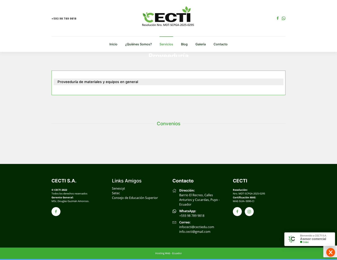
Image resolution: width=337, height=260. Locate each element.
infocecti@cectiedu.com (196, 227)
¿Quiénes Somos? (138, 44)
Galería (200, 44)
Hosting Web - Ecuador (168, 253)
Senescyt (118, 188)
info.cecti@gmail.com (194, 231)
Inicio (113, 44)
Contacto (221, 44)
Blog (184, 44)
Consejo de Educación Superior (135, 198)
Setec (116, 193)
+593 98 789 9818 (63, 18)
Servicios (166, 44)
